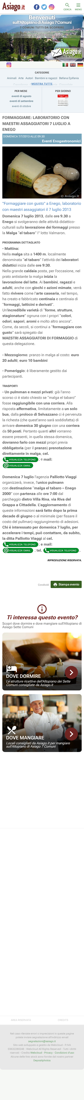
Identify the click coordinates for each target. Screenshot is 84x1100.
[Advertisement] (42, 793)
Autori (29, 78)
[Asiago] (13, 7)
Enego (38, 31)
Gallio (56, 31)
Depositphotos (41, 1060)
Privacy (48, 1052)
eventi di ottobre (21, 106)
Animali (12, 78)
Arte (21, 78)
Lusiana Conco (32, 34)
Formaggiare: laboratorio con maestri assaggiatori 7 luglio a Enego (36, 123)
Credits (63, 1020)
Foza (47, 31)
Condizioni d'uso (64, 1052)
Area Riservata (21, 1020)
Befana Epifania (69, 78)
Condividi (43, 584)
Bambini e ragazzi (46, 78)
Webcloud (36, 1052)
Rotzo (58, 34)
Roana (48, 34)
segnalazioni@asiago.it (42, 1041)
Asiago (28, 31)
